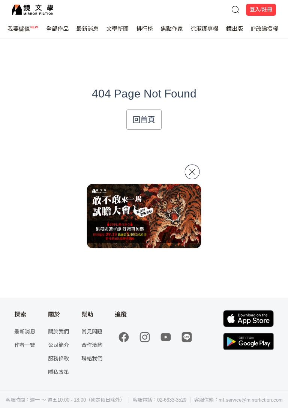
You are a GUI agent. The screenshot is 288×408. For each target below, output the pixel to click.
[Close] (192, 171)
